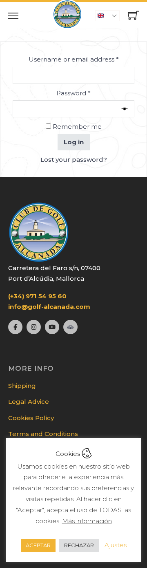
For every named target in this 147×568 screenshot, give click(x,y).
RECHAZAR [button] (79, 545)
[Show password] (126, 109)
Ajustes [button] (116, 545)
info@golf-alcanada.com (49, 306)
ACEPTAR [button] (38, 545)
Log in (74, 142)
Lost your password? (73, 159)
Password (87, 93)
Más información (87, 521)
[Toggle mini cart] (133, 15)
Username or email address (81, 59)
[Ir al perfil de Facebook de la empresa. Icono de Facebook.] (15, 327)
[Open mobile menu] (13, 16)
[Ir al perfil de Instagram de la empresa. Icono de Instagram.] (34, 327)
